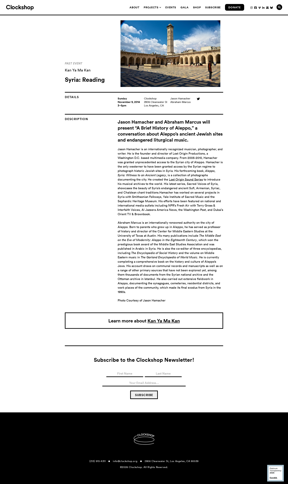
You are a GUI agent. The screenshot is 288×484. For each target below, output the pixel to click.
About (134, 7)
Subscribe (213, 7)
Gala (184, 7)
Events (170, 7)
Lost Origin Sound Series (186, 179)
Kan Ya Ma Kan (164, 320)
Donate (234, 7)
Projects (151, 7)
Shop (197, 7)
